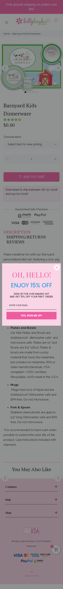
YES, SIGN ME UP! (31, 315)
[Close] (56, 267)
